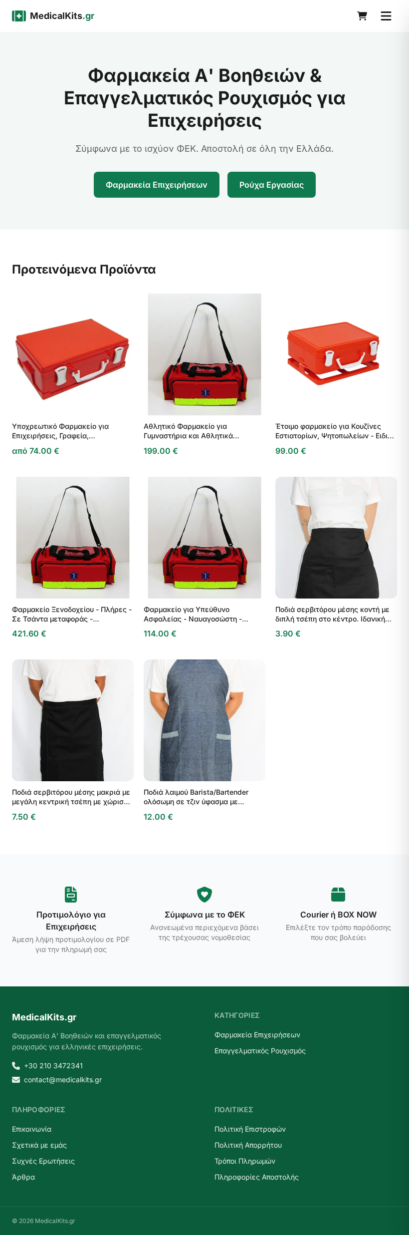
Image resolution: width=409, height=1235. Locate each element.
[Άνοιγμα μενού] (386, 16)
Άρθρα (23, 1177)
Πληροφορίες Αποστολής (256, 1177)
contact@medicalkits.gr (63, 1079)
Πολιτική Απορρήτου (248, 1145)
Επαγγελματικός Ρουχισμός (260, 1050)
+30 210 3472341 (53, 1065)
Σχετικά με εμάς (39, 1145)
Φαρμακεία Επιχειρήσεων (156, 185)
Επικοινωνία (31, 1129)
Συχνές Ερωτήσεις (43, 1161)
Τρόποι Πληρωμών (244, 1161)
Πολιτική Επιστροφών (250, 1129)
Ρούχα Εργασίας (271, 185)
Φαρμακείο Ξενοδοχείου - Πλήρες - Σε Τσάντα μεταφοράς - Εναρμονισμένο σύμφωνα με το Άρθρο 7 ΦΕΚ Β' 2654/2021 (72, 614)
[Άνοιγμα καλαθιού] (362, 16)
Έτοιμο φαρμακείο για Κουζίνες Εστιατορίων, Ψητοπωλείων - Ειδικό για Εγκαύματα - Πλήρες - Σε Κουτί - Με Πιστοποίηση (335, 431)
